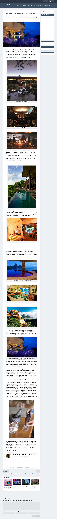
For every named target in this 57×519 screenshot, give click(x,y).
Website (30, 511)
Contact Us (51, 5)
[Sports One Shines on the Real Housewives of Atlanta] (8, 482)
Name (4, 511)
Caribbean (27, 17)
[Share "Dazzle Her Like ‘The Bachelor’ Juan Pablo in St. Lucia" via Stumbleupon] (26, 467)
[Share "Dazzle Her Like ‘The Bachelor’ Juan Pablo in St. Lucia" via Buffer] (24, 467)
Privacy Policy (41, 5)
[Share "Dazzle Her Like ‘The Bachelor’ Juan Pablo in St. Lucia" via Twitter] (15, 467)
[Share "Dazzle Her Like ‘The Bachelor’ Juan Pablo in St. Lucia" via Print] (30, 467)
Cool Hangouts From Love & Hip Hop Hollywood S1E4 (34, 487)
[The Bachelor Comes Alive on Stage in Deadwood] (17, 482)
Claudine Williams (14, 17)
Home (17, 5)
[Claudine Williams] (8, 457)
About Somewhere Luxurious (24, 5)
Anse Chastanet (13, 57)
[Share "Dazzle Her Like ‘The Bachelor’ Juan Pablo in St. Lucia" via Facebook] (14, 467)
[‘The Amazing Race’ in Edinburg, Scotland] (26, 482)
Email (17, 511)
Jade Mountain (21, 57)
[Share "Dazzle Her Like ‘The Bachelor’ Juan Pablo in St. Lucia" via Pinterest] (21, 467)
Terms (46, 5)
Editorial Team (34, 5)
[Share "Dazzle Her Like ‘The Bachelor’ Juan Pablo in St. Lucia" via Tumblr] (19, 467)
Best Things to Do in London (15, 457)
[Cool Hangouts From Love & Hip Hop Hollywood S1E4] (35, 482)
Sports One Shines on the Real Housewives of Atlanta (7, 488)
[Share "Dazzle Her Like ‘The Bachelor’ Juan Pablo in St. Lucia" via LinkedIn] (23, 467)
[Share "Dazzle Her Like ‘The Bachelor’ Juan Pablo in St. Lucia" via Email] (28, 467)
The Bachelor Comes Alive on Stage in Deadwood (16, 487)
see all (34, 454)
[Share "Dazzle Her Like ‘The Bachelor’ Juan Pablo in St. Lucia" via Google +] (17, 467)
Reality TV (32, 17)
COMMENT (5, 502)
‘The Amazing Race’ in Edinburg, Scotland (25, 486)
